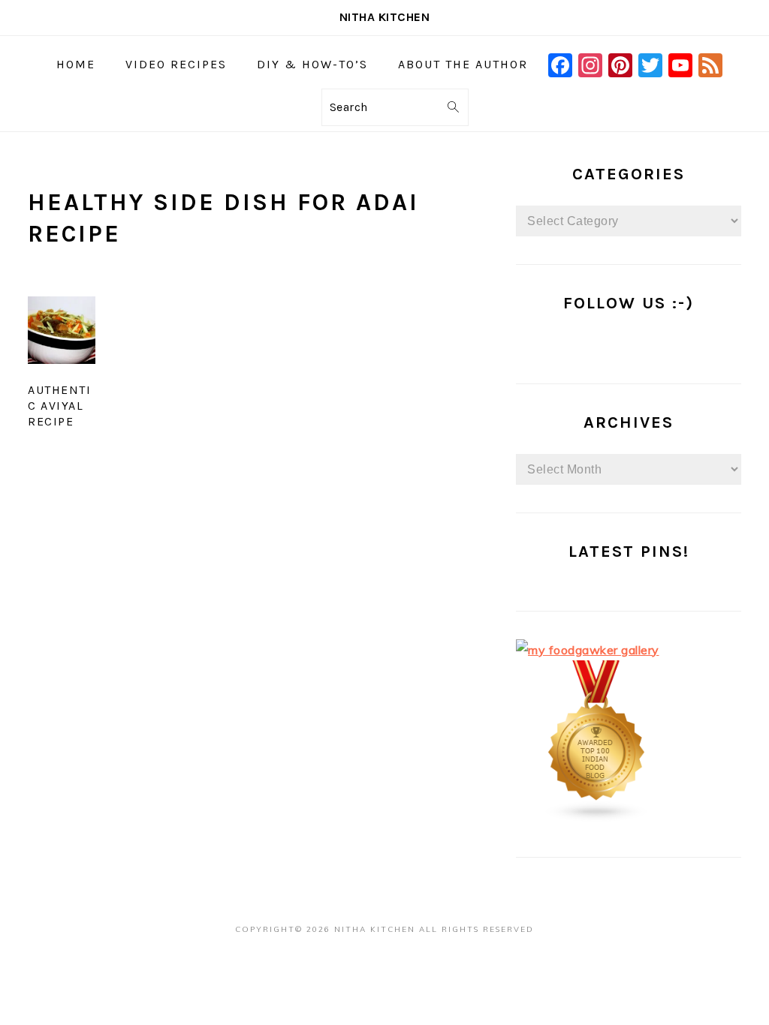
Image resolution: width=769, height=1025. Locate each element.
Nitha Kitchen (384, 17)
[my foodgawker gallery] (587, 649)
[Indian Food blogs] (597, 817)
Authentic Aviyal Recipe (59, 405)
